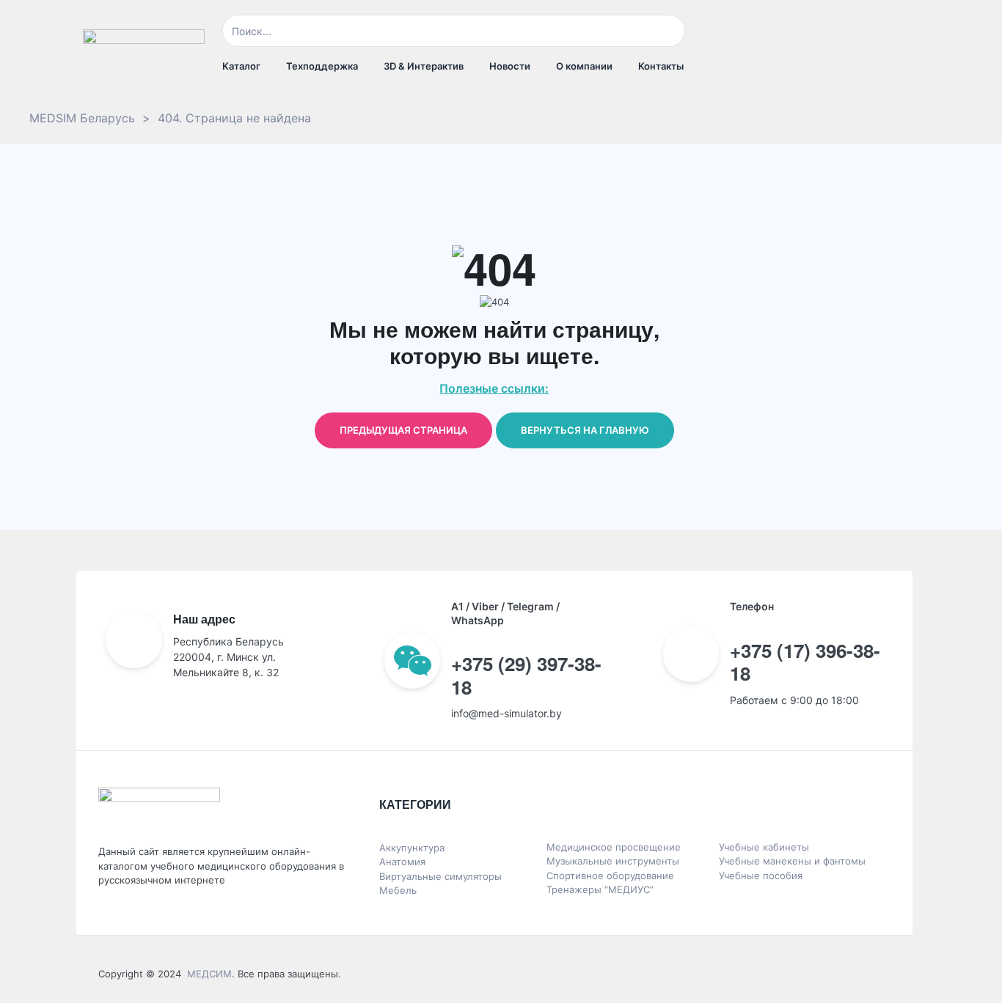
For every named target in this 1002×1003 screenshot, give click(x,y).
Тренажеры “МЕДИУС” (600, 889)
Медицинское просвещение (613, 847)
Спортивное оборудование (610, 875)
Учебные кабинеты (764, 847)
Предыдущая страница (403, 430)
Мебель (398, 890)
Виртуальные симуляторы (440, 876)
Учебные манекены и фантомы (792, 861)
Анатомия (402, 861)
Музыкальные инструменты (612, 861)
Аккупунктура (412, 848)
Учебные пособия (760, 875)
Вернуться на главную (585, 430)
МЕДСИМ (209, 974)
